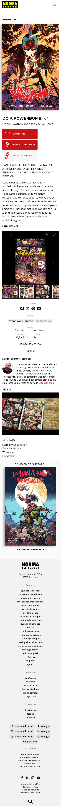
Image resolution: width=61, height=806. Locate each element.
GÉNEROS (30, 316)
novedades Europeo (30, 590)
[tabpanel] (30, 413)
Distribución (31, 704)
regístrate (30, 696)
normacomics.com (29, 757)
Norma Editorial (24, 726)
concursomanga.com (29, 766)
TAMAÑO (21, 335)
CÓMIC (5, 17)
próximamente (30, 612)
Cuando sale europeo (30, 616)
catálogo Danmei (30, 649)
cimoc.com (29, 763)
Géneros (30, 657)
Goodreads (8, 456)
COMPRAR (19, 133)
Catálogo (30, 585)
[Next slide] (52, 263)
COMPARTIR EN (30, 303)
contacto (30, 681)
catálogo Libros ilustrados (30, 642)
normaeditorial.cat (29, 754)
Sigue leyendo (46, 382)
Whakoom (8, 452)
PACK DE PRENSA (23, 155)
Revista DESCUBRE (30, 609)
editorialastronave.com (29, 760)
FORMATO (30, 327)
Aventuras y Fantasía (21, 321)
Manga (45, 726)
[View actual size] (47, 234)
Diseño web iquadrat (30, 792)
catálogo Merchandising (30, 645)
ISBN (30, 341)
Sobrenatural (44, 321)
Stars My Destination (14, 444)
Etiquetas (30, 660)
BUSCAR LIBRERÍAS (24, 144)
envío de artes (30, 685)
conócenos (30, 678)
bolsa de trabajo (30, 689)
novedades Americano (30, 594)
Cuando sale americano (30, 620)
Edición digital (30, 653)
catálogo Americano (30, 635)
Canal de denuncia (30, 789)
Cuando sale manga (30, 623)
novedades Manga (30, 598)
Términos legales (30, 787)
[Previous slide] (8, 263)
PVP (30, 348)
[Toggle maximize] (55, 234)
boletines (30, 717)
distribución (31, 710)
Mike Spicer (46, 124)
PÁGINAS (39, 335)
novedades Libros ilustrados (30, 601)
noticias (30, 627)
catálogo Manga (30, 638)
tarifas (30, 713)
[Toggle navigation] (54, 5)
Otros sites (30, 748)
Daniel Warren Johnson (19, 124)
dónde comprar (30, 692)
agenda (30, 664)
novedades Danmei (30, 605)
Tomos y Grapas (12, 448)
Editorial (30, 672)
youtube (32, 741)
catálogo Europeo (30, 631)
